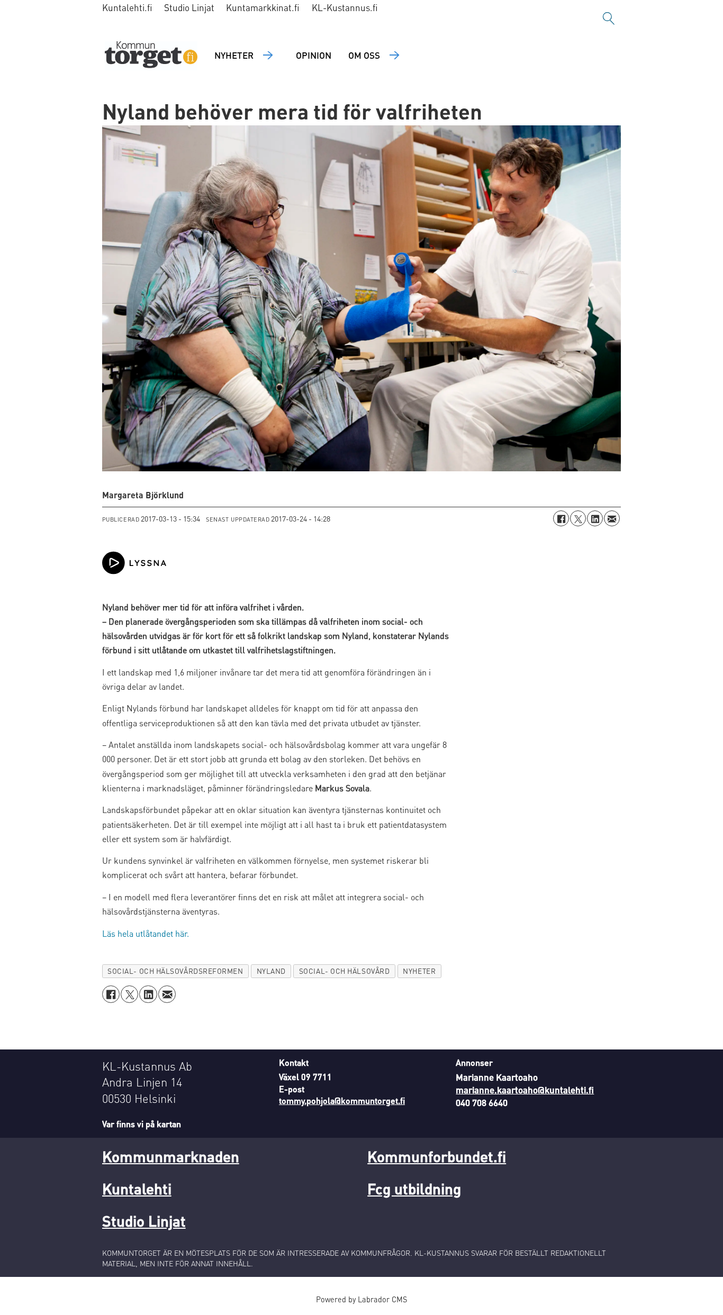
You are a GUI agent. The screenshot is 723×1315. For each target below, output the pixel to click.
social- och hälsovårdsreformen (175, 970)
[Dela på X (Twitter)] (578, 518)
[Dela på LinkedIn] (595, 518)
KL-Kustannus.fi (345, 7)
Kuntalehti (136, 1188)
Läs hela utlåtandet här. (145, 933)
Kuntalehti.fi (127, 7)
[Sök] (608, 18)
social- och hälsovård (344, 970)
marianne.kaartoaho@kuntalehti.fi (525, 1089)
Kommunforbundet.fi (436, 1156)
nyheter (419, 970)
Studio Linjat (189, 7)
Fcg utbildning (414, 1188)
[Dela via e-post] (612, 518)
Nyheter (234, 55)
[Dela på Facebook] (561, 518)
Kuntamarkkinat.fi (263, 7)
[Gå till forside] (151, 55)
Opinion (313, 55)
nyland (271, 970)
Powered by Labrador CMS (361, 1299)
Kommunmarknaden (170, 1156)
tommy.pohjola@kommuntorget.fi (342, 1100)
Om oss (364, 55)
